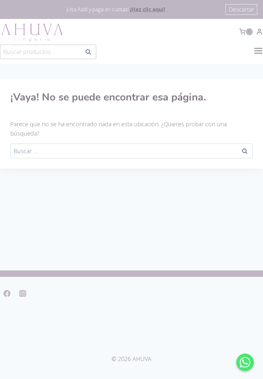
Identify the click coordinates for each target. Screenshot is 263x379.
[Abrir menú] (258, 54)
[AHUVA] (32, 32)
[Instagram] (23, 293)
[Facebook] (7, 293)
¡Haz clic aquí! (147, 9)
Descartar (241, 9)
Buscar (90, 52)
